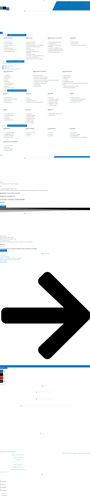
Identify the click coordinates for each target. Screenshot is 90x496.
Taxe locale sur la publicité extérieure (78, 45)
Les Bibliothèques (30, 116)
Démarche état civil (31, 43)
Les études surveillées (53, 100)
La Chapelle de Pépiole (9, 132)
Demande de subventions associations (35, 58)
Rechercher (2, 202)
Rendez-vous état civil (18, 454)
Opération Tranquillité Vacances (55, 48)
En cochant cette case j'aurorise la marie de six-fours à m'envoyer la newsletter (19, 248)
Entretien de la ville (67, 75)
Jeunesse (28, 93)
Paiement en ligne (6, 63)
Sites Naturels (30, 128)
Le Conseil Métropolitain (10, 51)
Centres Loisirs (8, 100)
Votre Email (2, 244)
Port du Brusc (74, 132)
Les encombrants (8, 84)
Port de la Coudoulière (75, 134)
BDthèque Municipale (31, 115)
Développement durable (68, 81)
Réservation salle (18, 467)
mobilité (50, 109)
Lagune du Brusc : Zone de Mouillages (79, 137)
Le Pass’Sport (7, 118)
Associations (7, 75)
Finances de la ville (75, 42)
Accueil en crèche (8, 97)
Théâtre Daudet (30, 121)
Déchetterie (7, 81)
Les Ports (73, 128)
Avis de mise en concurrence (33, 57)
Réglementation (67, 77)
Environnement (67, 71)
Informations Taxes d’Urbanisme (41, 78)
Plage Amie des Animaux (10, 87)
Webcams (7, 78)
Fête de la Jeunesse (9, 148)
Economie (73, 38)
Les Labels (66, 80)
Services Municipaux (9, 43)
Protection (66, 78)
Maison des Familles (75, 97)
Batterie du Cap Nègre (9, 135)
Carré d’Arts (29, 113)
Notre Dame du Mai (9, 137)
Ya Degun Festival (8, 150)
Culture (28, 109)
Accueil (1, 183)
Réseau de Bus (52, 115)
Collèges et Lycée (52, 105)
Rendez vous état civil (31, 42)
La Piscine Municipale (9, 115)
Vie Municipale (8, 38)
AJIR (28, 97)
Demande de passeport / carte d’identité (35, 45)
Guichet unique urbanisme (18, 469)
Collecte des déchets (9, 83)
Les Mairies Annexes (9, 45)
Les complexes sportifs (9, 113)
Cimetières (7, 86)
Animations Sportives (9, 119)
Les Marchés (51, 128)
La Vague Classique (9, 145)
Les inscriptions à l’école (54, 99)
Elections (29, 48)
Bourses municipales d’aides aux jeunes (35, 102)
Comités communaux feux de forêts (71, 86)
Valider (3, 206)
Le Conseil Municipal (9, 48)
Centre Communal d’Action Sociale (78, 99)
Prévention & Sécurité (55, 38)
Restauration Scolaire (53, 103)
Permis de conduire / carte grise (33, 46)
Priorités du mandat (9, 42)
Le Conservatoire (30, 122)
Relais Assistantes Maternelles (11, 99)
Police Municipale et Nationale (55, 42)
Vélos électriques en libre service (55, 113)
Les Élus (6, 46)
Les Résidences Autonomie (76, 100)
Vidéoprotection (52, 43)
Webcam (18, 459)
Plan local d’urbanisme (38, 75)
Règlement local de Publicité (69, 87)
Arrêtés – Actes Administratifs (11, 49)
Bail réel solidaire (37, 86)
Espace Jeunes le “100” (31, 100)
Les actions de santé (75, 102)
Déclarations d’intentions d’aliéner (41, 81)
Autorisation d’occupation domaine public (35, 55)
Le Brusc (50, 134)
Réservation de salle (31, 54)
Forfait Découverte (8, 102)
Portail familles (18, 464)
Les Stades (7, 116)
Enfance (6, 93)
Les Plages (29, 134)
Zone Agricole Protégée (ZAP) (40, 83)
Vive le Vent (7, 147)
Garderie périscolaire (53, 102)
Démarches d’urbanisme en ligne (40, 77)
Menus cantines (18, 457)
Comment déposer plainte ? (54, 52)
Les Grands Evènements (10, 141)
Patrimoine (6, 128)
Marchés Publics (74, 43)
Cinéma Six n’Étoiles (31, 118)
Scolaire (50, 93)
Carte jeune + (29, 99)
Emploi (6, 80)
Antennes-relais (37, 84)
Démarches (29, 38)
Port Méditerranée (74, 135)
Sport (5, 109)
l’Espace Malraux (30, 119)
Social (72, 93)
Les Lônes (51, 135)
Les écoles (51, 97)
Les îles (28, 135)
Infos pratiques (8, 71)
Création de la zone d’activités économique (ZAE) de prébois (46, 80)
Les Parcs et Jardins (31, 132)
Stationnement (8, 77)
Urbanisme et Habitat (39, 71)
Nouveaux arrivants (31, 49)
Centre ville (51, 132)
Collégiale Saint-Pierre (9, 134)
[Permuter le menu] (1, 33)
